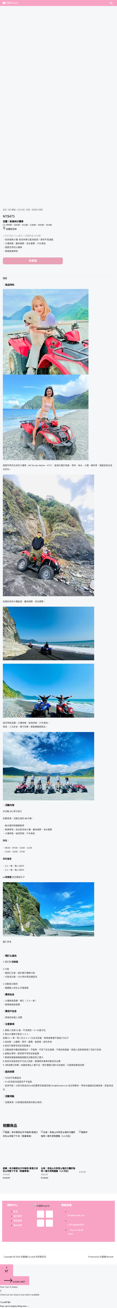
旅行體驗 (12, 210)
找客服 (33, 260)
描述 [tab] (5, 278)
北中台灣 (21, 210)
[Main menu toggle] (111, 3)
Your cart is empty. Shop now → (14, 1306)
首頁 (5, 210)
